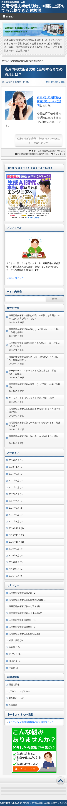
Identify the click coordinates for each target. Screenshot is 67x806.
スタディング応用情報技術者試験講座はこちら (31, 722)
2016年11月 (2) (16, 535)
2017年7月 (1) (16, 480)
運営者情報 (14, 684)
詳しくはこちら (16, 278)
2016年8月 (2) (16, 555)
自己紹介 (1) (15, 661)
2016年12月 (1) (16, 528)
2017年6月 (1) (16, 487)
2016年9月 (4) (16, 548)
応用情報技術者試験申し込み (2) (24, 606)
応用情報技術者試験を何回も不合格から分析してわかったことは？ (34, 344)
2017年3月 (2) (16, 508)
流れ (63, 151)
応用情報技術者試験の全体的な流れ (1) (27, 599)
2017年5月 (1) (16, 494)
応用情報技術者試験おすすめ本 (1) (25, 613)
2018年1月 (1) (16, 467)
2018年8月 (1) (16, 460)
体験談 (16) (14, 647)
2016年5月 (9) (16, 576)
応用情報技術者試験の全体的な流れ (25, 61)
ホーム (5, 61)
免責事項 (13, 705)
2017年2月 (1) (16, 514)
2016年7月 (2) (16, 562)
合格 (58, 151)
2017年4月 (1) (16, 501)
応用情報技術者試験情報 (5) (22, 627)
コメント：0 (59, 154)
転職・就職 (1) (16, 640)
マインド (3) (15, 654)
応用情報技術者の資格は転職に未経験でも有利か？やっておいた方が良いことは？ (34, 317)
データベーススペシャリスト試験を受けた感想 (31, 398)
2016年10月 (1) (16, 542)
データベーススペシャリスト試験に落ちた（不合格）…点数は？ (32, 372)
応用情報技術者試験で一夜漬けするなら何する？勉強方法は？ (34, 424)
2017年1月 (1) (16, 521)
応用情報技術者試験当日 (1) (22, 620)
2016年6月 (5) (16, 569)
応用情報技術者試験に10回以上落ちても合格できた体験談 (33, 8)
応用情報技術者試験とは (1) (22, 593)
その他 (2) (13, 668)
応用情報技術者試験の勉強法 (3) (24, 634)
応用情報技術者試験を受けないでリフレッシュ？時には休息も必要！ (34, 331)
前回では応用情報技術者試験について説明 (49, 101)
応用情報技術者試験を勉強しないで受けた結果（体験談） (34, 386)
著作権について (16, 698)
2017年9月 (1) (16, 474)
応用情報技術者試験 (47, 151)
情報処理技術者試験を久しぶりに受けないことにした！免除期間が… (33, 358)
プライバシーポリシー (19, 691)
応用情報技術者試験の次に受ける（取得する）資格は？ (33, 438)
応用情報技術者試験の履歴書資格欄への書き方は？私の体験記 (34, 410)
